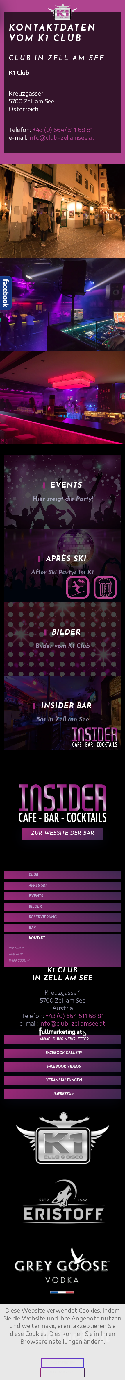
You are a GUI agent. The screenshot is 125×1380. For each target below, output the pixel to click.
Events (36, 896)
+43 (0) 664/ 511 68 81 (63, 129)
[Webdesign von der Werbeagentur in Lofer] (63, 1031)
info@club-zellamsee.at (61, 137)
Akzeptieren (62, 1363)
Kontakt (37, 938)
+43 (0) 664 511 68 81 (74, 1015)
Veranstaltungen (64, 1080)
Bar (32, 928)
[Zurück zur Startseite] (62, 11)
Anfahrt (17, 954)
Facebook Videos (64, 1067)
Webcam (16, 948)
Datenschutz (63, 1372)
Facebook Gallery (64, 1053)
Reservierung (43, 917)
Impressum (19, 961)
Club (33, 875)
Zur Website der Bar (62, 833)
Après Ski (38, 886)
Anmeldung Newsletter (64, 1039)
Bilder (35, 906)
